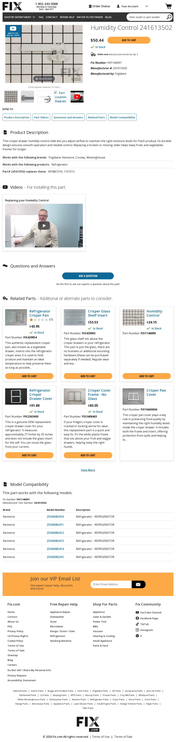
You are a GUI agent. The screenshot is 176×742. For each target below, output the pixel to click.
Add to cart (129, 40)
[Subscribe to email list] (139, 584)
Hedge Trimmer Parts (131, 703)
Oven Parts (150, 699)
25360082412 (55, 533)
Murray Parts (92, 695)
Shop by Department (17, 17)
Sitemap (13, 655)
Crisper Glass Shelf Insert (99, 313)
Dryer (53, 621)
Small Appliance (102, 640)
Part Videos (41, 117)
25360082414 (55, 549)
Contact (52, 17)
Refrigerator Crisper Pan (39, 313)
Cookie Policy (15, 640)
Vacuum (98, 631)
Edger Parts (152, 703)
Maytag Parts (60, 695)
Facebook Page (149, 618)
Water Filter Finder (90, 17)
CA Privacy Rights (18, 635)
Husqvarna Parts (134, 690)
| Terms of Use (99, 737)
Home (11, 611)
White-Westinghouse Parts (31, 699)
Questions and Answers (68, 117)
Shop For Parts (105, 604)
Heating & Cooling (104, 635)
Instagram (146, 630)
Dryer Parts (119, 699)
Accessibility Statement (22, 680)
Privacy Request (17, 675)
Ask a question (88, 276)
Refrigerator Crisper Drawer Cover (40, 394)
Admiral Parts (20, 690)
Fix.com (13, 604)
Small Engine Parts (106, 703)
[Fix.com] (14, 6)
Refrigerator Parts (99, 699)
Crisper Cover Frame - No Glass (99, 394)
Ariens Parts (37, 690)
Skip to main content (88, 3)
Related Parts (96, 117)
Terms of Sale (16, 650)
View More (88, 470)
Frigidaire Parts (100, 690)
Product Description (16, 117)
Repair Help (67, 17)
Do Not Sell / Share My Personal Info (25, 670)
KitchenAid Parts (27, 695)
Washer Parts (79, 699)
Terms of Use (16, 645)
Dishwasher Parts (58, 699)
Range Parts (21, 703)
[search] (169, 16)
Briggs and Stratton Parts (61, 690)
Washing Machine (60, 640)
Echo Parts (83, 690)
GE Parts (116, 690)
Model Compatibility (122, 117)
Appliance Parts (61, 703)
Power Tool (99, 621)
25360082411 (55, 525)
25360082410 (55, 516)
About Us (13, 621)
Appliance (99, 611)
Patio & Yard (100, 645)
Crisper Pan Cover (156, 392)
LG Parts (44, 695)
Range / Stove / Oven (62, 631)
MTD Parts (76, 695)
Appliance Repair (60, 611)
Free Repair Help (64, 604)
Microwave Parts (41, 703)
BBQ (95, 626)
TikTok (144, 624)
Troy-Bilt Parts (127, 695)
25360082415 (55, 557)
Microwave (56, 626)
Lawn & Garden (102, 616)
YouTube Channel (150, 612)
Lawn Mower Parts (83, 703)
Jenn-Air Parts (154, 690)
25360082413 (55, 541)
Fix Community (148, 604)
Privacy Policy (16, 631)
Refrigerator (57, 635)
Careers (12, 664)
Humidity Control (154, 313)
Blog (108, 17)
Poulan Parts (109, 695)
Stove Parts (135, 699)
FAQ (41, 17)
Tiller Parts (88, 708)
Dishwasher (57, 616)
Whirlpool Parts (147, 695)
